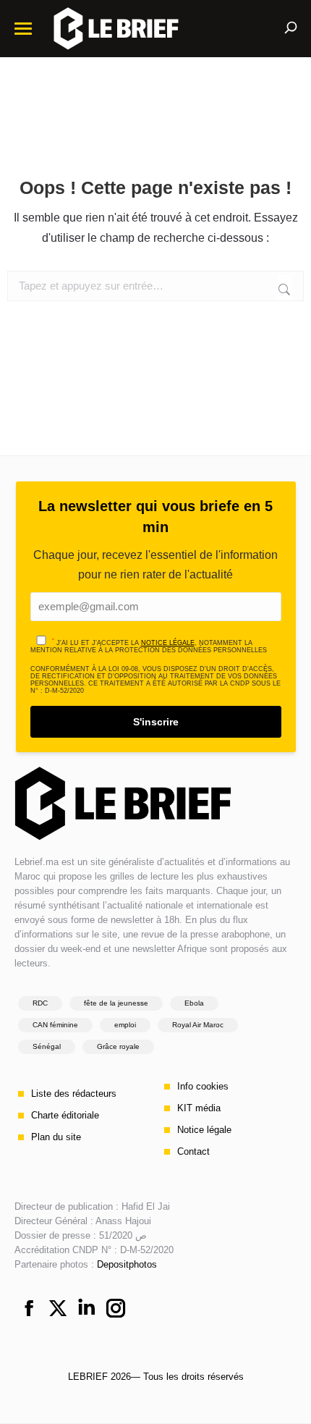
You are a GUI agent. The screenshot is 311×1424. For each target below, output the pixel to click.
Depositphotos (127, 1264)
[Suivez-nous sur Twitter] (57, 1309)
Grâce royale (118, 1046)
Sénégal (47, 1046)
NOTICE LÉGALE (168, 642)
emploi (125, 1025)
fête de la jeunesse (116, 1003)
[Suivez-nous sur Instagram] (115, 1309)
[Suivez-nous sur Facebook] (28, 1309)
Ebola (194, 1003)
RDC (40, 1003)
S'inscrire (156, 722)
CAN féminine (55, 1025)
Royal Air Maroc (197, 1025)
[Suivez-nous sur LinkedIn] (86, 1309)
